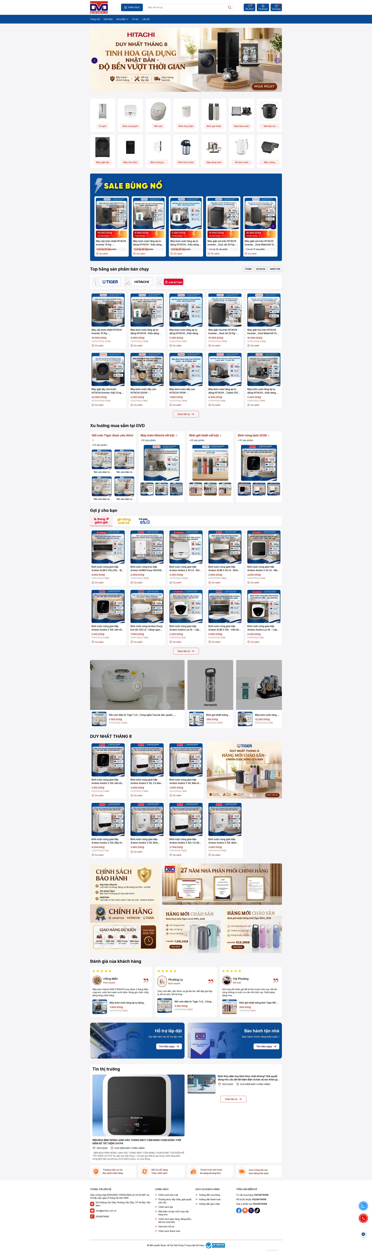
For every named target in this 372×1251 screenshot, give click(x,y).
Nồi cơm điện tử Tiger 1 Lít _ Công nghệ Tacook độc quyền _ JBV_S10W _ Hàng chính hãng (101, 472)
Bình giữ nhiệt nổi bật (204, 435)
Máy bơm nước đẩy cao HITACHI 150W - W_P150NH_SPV (182, 391)
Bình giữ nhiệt (214, 126)
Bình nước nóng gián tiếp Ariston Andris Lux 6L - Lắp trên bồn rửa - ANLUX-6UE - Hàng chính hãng (184, 628)
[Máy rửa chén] (130, 147)
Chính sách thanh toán (169, 1231)
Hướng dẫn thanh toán (210, 1199)
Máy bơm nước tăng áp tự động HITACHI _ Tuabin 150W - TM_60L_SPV (224, 391)
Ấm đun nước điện (241, 163)
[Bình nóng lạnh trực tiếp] (158, 147)
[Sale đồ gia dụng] (244, 770)
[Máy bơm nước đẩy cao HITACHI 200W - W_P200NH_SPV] (147, 369)
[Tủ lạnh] (102, 111)
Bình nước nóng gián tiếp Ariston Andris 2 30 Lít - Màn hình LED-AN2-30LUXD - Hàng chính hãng (263, 568)
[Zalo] (245, 1210)
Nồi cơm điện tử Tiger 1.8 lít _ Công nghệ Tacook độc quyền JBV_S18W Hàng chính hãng (101, 499)
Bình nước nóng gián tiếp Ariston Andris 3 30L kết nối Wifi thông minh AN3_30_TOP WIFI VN (108, 628)
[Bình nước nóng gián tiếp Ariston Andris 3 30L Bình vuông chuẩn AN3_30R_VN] (225, 819)
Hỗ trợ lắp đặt (168, 1030)
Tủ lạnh (102, 126)
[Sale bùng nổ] (129, 185)
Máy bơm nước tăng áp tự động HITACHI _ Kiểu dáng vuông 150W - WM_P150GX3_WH (261, 391)
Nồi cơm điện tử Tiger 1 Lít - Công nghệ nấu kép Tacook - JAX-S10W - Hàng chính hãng (124, 472)
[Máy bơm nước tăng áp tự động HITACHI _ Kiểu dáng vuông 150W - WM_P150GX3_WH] (263, 369)
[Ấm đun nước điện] (241, 147)
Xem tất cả (184, 414)
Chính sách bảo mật (168, 1194)
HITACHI (260, 269)
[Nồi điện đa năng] (269, 111)
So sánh (103, 253)
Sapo (201, 1245)
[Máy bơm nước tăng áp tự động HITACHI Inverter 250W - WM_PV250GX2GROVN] (162, 463)
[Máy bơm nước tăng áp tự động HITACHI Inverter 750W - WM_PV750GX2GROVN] (176, 489)
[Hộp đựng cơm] (214, 147)
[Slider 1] (186, 60)
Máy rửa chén (130, 162)
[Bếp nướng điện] (269, 147)
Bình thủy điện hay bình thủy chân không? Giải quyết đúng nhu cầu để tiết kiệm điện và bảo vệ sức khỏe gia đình (248, 1078)
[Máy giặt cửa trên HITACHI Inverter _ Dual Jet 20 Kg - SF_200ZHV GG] (223, 213)
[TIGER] (110, 282)
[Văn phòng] (222, 884)
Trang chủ (95, 19)
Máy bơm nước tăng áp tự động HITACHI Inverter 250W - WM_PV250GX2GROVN (267, 715)
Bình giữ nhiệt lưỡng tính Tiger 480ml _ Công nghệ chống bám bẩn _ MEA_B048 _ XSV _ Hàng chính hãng (218, 715)
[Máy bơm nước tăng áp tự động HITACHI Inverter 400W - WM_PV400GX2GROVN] (161, 489)
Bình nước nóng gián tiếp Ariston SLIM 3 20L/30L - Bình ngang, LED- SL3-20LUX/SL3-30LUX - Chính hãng (108, 568)
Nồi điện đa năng (269, 127)
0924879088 (102, 1216)
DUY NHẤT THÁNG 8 (111, 736)
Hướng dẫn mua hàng (209, 1194)
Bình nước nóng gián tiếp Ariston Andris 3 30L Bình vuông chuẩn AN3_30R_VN (222, 841)
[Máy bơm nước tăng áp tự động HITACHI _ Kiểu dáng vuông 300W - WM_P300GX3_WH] (99, 1006)
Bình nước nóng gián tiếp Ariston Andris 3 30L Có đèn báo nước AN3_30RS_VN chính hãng (185, 841)
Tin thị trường (106, 1069)
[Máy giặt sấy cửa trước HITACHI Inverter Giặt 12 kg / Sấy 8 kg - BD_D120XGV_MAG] (108, 369)
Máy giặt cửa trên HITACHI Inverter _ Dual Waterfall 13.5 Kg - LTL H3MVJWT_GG (260, 243)
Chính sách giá (165, 1207)
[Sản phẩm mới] (124, 908)
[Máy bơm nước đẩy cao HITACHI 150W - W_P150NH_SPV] (186, 369)
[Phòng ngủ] (252, 930)
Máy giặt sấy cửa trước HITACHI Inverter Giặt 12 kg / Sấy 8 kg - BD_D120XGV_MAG (108, 391)
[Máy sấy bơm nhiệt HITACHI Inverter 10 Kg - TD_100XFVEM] (111, 213)
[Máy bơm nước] (241, 111)
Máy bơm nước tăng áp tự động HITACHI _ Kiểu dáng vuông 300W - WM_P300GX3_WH (129, 1002)
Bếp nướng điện (269, 163)
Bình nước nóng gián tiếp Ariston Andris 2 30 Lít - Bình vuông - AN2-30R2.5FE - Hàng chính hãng (185, 568)
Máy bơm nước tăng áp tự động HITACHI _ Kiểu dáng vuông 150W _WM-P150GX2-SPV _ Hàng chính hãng (185, 243)
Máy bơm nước (241, 126)
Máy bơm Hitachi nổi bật (158, 435)
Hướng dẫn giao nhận (209, 1203)
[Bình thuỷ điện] (186, 111)
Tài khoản (263, 9)
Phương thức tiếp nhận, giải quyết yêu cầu (174, 1201)
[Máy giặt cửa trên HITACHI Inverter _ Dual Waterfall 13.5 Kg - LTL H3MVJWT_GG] (260, 213)
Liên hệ (146, 19)
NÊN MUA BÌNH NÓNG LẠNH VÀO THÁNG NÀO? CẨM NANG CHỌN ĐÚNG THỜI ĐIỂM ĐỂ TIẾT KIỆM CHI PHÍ (136, 1142)
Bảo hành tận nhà (261, 1030)
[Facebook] (239, 1210)
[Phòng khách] (191, 930)
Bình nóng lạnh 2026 (253, 435)
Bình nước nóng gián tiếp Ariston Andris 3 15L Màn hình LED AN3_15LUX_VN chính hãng (185, 781)
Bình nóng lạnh (130, 126)
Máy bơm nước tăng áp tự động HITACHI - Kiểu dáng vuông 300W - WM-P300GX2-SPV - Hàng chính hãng (148, 243)
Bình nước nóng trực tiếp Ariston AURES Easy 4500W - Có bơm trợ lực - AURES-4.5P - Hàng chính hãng (146, 568)
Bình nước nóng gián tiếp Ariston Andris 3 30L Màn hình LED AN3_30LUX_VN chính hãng (108, 841)
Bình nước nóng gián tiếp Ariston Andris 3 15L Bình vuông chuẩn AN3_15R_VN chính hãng (144, 841)
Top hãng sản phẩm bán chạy (119, 269)
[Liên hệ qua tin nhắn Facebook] (363, 1234)
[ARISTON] (173, 282)
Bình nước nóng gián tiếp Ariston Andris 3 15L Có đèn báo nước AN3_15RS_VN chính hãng (146, 781)
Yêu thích (249, 7)
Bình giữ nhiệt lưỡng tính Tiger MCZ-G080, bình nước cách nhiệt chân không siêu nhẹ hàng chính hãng (259, 1002)
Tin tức (135, 19)
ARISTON (275, 269)
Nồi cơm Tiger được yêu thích (112, 435)
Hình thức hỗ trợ (166, 1226)
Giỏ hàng (276, 9)
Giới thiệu (108, 19)
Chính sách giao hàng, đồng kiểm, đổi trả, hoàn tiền (175, 1220)
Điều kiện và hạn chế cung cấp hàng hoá (173, 1213)
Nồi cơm (158, 126)
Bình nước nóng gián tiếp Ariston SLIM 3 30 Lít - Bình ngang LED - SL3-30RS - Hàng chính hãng (224, 568)
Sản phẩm (121, 19)
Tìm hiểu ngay (167, 1046)
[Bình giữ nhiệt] (214, 111)
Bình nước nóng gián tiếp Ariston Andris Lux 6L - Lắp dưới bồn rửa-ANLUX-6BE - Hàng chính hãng (262, 628)
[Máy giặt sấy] (102, 147)
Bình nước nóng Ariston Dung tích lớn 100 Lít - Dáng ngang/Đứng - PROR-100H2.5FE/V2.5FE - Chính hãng (146, 628)
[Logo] (99, 7)
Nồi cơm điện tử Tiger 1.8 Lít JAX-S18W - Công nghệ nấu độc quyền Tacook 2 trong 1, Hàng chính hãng (124, 499)
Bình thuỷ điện (186, 126)
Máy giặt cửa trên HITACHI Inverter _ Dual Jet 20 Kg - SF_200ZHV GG (222, 243)
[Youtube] (251, 1210)
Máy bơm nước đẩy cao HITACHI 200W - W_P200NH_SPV (143, 391)
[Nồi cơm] (158, 111)
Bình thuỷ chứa (186, 162)
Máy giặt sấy (102, 162)
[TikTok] (257, 1210)
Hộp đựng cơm (214, 162)
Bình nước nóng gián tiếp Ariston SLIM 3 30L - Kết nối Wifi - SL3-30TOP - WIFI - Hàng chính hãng (223, 628)
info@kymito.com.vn (106, 1210)
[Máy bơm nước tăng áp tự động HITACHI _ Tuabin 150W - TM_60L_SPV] (225, 369)
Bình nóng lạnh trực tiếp (158, 163)
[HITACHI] (142, 282)
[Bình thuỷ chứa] (186, 147)
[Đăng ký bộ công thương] (215, 1245)
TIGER (248, 269)
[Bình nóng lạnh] (130, 111)
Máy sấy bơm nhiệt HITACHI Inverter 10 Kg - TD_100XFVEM (111, 243)
